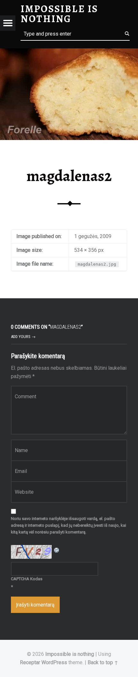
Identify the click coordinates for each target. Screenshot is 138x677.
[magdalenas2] (69, 52)
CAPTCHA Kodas (26, 578)
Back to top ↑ (103, 662)
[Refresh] (56, 549)
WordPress (54, 662)
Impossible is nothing (69, 654)
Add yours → (23, 336)
